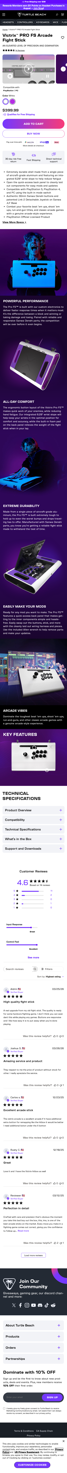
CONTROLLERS (25, 22)
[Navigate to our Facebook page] (20, 1305)
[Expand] (58, 1325)
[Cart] (62, 14)
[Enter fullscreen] (9, 76)
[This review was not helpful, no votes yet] (60, 1036)
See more (33, 957)
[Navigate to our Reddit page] (53, 1305)
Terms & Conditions (24, 1431)
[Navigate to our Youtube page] (33, 1305)
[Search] (57, 14)
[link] (13, 50)
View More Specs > (14, 222)
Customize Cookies (32, 1464)
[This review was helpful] (55, 1242)
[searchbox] (18, 969)
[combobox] (50, 976)
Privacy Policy (33, 1436)
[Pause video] (47, 76)
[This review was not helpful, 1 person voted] (61, 1085)
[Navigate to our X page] (14, 1305)
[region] (33, 1455)
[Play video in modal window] (28, 69)
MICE (55, 22)
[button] (28, 69)
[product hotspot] (34, 747)
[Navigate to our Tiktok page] (46, 1305)
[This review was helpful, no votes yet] (54, 1036)
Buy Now (46, 134)
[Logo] (32, 14)
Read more (23, 1231)
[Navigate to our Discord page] (40, 1305)
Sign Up (52, 1397)
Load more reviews (33, 1255)
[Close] (63, 1441)
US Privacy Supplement (27, 1452)
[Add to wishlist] (63, 37)
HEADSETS (8, 22)
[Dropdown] (4, 14)
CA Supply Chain (44, 1431)
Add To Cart (44, 124)
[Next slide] (63, 69)
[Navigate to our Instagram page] (27, 1305)
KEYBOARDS (42, 22)
